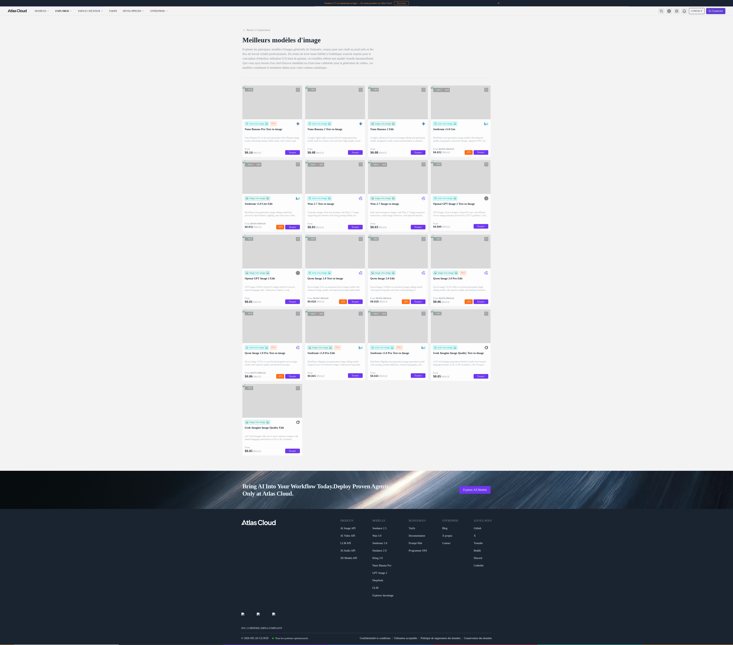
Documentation (417, 535)
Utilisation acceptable (405, 638)
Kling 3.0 (377, 558)
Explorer (62, 11)
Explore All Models (475, 489)
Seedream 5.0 (379, 543)
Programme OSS (418, 550)
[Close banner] (498, 3)
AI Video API (347, 535)
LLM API (345, 543)
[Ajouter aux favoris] (298, 90)
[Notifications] (684, 11)
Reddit (477, 550)
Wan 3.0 (376, 535)
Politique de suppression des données (440, 638)
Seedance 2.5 (379, 528)
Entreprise (157, 11)
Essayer (292, 152)
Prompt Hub (415, 543)
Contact (696, 11)
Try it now (401, 3)
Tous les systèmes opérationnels (291, 638)
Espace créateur (89, 11)
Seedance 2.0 (379, 550)
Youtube (478, 543)
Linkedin (479, 565)
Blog (444, 528)
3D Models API (348, 558)
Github (477, 528)
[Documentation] (726, 642)
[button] (669, 11)
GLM (375, 587)
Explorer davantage (382, 595)
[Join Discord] (726, 624)
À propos (447, 535)
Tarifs (113, 11)
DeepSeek (377, 580)
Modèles (40, 11)
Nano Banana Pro (381, 565)
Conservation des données (478, 638)
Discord (478, 558)
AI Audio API (347, 550)
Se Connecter (716, 11)
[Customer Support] (726, 633)
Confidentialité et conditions (375, 638)
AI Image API (348, 528)
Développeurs (132, 11)
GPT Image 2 (379, 573)
